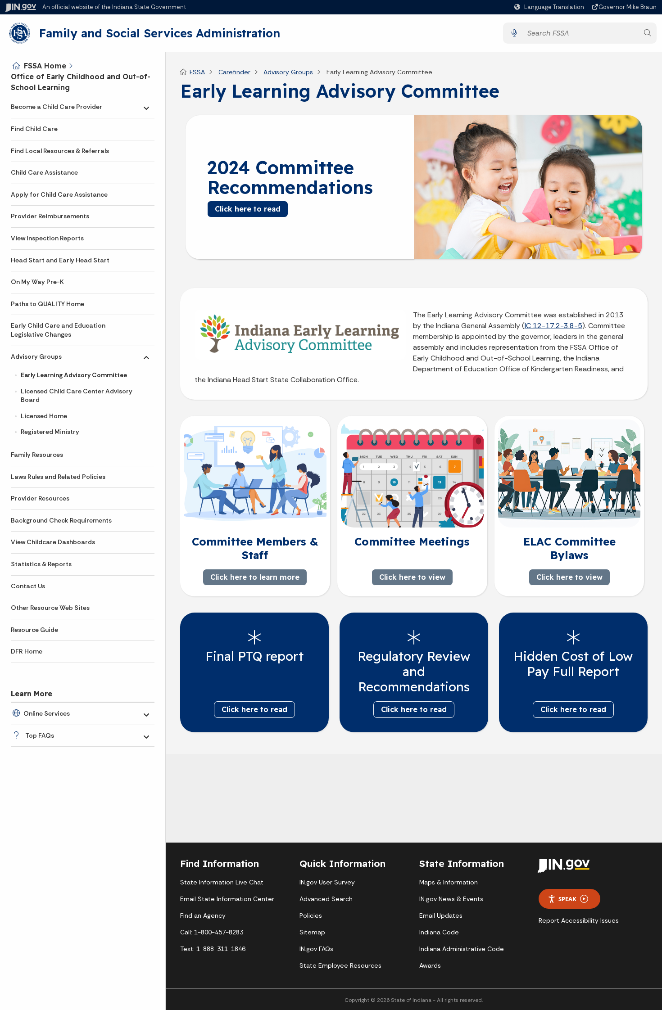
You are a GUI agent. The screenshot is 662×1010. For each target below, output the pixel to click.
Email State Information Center (227, 899)
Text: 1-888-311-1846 (212, 949)
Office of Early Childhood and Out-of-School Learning (80, 82)
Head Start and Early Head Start (60, 260)
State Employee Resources (340, 965)
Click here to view (412, 577)
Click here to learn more (254, 577)
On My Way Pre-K (37, 282)
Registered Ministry (50, 432)
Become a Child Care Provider (56, 107)
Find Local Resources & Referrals (60, 151)
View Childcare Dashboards (53, 542)
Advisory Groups (36, 356)
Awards (430, 965)
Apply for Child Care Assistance (59, 194)
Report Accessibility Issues (579, 920)
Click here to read (248, 208)
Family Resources (37, 455)
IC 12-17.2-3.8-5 (553, 325)
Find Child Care (34, 129)
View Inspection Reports (47, 238)
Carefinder (234, 72)
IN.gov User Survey (327, 882)
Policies (310, 915)
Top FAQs (39, 735)
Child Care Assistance (44, 172)
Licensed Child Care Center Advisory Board (76, 395)
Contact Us (28, 586)
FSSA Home (45, 65)
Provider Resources (40, 498)
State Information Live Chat (221, 882)
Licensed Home (44, 416)
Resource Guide (34, 630)
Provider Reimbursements (50, 216)
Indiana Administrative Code (461, 949)
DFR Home (26, 651)
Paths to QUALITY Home (47, 304)
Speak (567, 899)
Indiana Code (439, 932)
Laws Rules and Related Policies (58, 477)
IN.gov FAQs (316, 949)
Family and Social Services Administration (159, 33)
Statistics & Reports (41, 564)
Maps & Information (448, 882)
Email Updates (440, 915)
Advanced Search (326, 899)
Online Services (46, 713)
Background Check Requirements (61, 520)
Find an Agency (203, 915)
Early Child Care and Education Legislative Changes (58, 329)
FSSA (197, 72)
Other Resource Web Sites (50, 608)
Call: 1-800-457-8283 (211, 932)
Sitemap (312, 932)
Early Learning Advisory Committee (74, 375)
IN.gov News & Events (451, 899)
